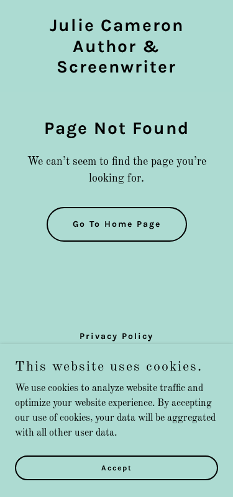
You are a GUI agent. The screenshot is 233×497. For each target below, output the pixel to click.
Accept (116, 467)
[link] (116, 70)
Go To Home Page (117, 224)
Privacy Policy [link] (116, 336)
